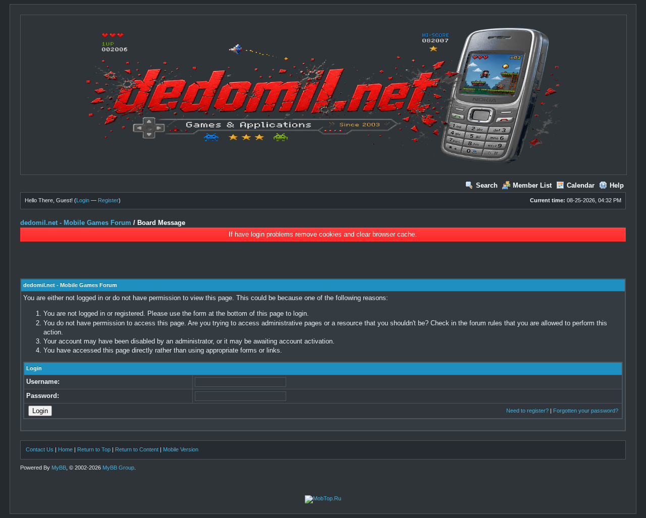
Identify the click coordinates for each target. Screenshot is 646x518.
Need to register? (527, 411)
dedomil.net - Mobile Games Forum (75, 222)
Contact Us (39, 449)
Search (487, 185)
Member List (532, 185)
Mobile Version (180, 449)
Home (65, 449)
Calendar (581, 185)
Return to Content (136, 449)
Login (82, 200)
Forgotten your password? (585, 411)
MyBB (58, 468)
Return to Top (94, 449)
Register (108, 200)
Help (617, 185)
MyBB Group (118, 468)
